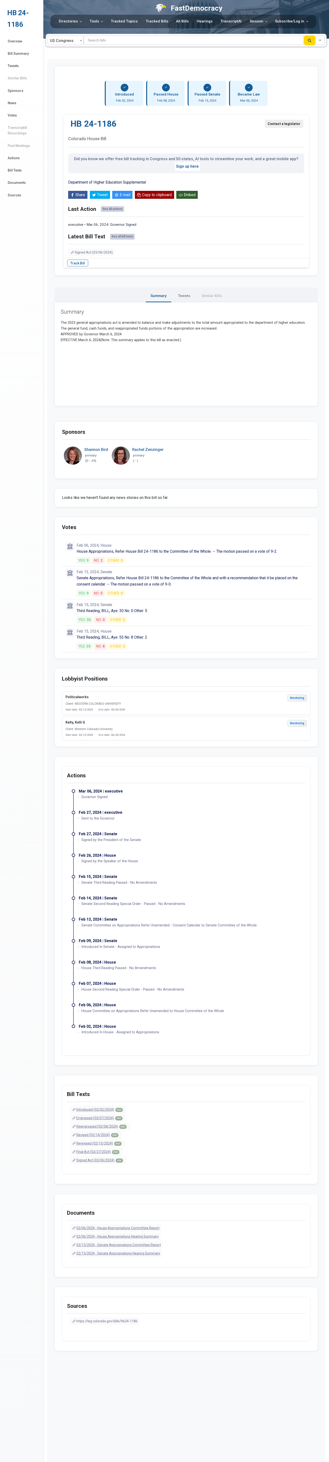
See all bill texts (122, 236)
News (12, 103)
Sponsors (15, 91)
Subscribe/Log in (289, 21)
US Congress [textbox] (61, 40)
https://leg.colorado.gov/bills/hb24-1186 (107, 1321)
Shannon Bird (96, 449)
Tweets (13, 66)
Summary (158, 296)
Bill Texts (15, 170)
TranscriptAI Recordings (17, 130)
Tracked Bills (157, 21)
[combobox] (65, 40)
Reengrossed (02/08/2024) (100, 1126)
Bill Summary (18, 53)
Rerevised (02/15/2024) (98, 1143)
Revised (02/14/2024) (96, 1135)
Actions (14, 158)
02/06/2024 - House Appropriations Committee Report (117, 1228)
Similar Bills (17, 78)
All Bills (182, 21)
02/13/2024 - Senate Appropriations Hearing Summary (118, 1253)
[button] (320, 40)
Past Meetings (19, 146)
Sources (14, 195)
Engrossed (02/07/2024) (98, 1118)
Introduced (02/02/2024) (98, 1109)
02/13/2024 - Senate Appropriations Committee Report (118, 1245)
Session (256, 21)
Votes (12, 115)
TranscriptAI (231, 21)
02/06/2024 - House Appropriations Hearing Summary (117, 1236)
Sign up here (187, 166)
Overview (15, 41)
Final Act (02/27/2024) (97, 1152)
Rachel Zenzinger (148, 449)
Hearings (204, 21)
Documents (17, 183)
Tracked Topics (124, 21)
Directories (68, 21)
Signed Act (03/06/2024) (94, 252)
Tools (94, 21)
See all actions (112, 209)
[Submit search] (309, 40)
